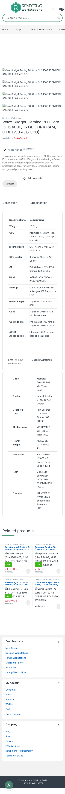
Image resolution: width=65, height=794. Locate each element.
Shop (18, 29)
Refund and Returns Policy (19, 750)
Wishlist (9, 704)
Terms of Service (14, 755)
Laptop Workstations (16, 672)
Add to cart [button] (28, 571)
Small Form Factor (15, 662)
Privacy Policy (13, 746)
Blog (8, 731)
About (9, 736)
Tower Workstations (16, 657)
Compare (30, 148)
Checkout (10, 689)
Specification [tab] (38, 202)
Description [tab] (9, 202)
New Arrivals (12, 648)
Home (5, 29)
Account (10, 699)
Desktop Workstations (41, 29)
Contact (9, 741)
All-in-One (11, 667)
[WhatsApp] (9, 785)
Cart (8, 709)
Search (58, 18)
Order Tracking (13, 714)
